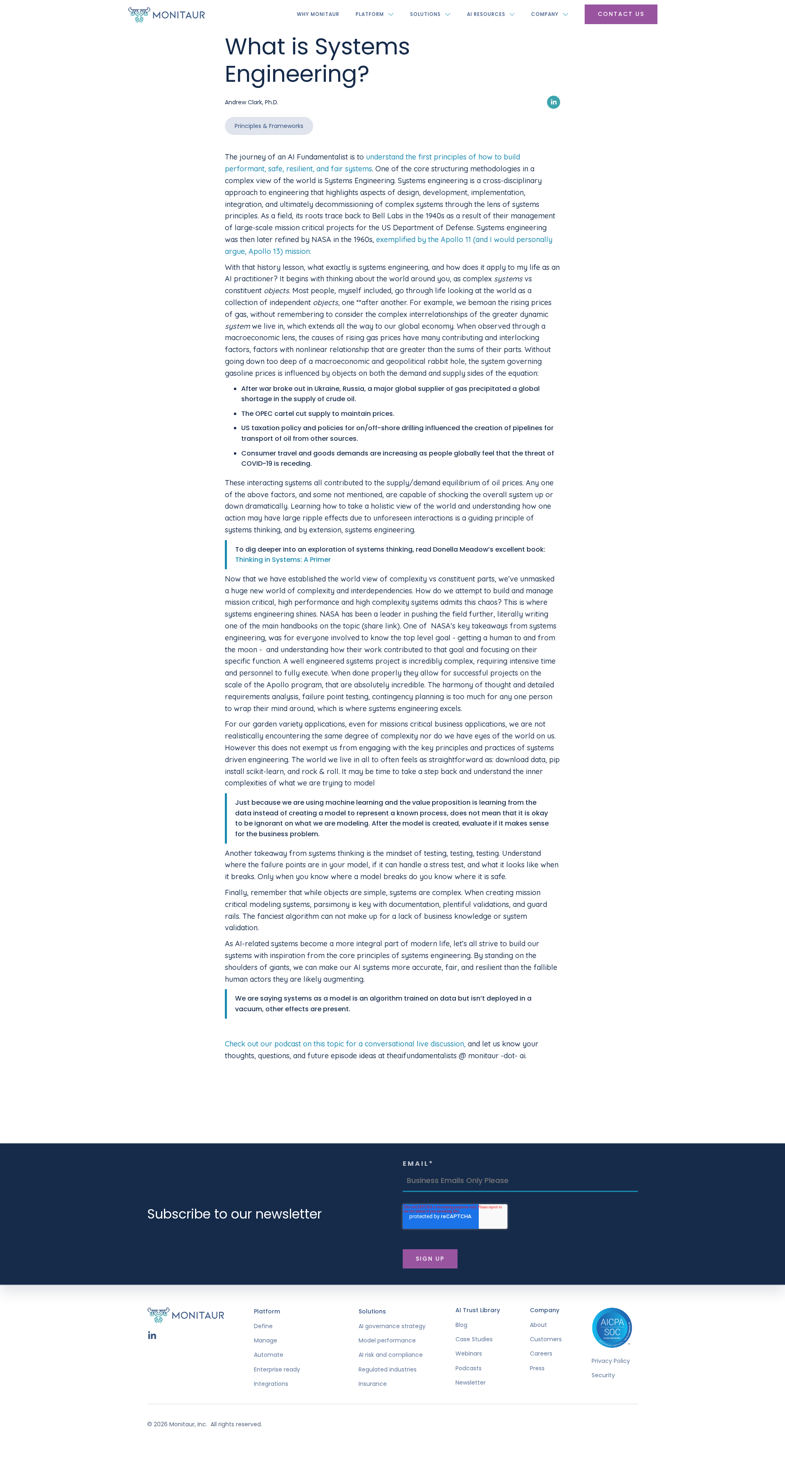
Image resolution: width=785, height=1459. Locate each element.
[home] (166, 14)
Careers (541, 1354)
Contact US (621, 14)
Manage (265, 1341)
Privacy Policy (611, 1361)
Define (263, 1326)
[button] (375, 14)
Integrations (271, 1384)
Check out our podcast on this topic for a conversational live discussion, (345, 1043)
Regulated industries (388, 1370)
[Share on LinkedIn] (553, 102)
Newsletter (470, 1383)
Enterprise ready (277, 1370)
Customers (546, 1339)
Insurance (373, 1384)
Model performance (387, 1341)
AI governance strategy (392, 1326)
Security (603, 1375)
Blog (461, 1325)
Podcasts (468, 1368)
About (538, 1325)
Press (537, 1368)
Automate (268, 1355)
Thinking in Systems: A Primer (283, 559)
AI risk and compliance (391, 1355)
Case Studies (474, 1339)
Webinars (468, 1354)
